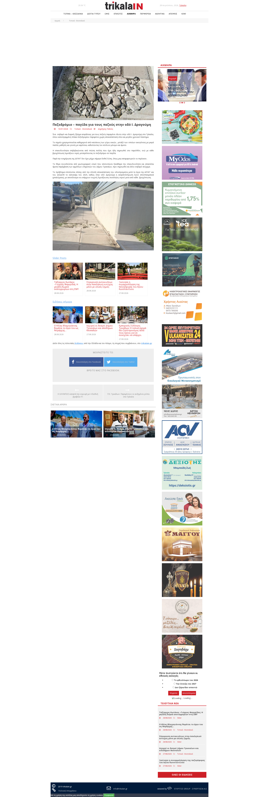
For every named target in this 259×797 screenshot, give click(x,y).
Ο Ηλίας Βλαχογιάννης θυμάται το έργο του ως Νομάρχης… (76, 430)
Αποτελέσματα (189, 693)
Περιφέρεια (145, 13)
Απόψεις (173, 13)
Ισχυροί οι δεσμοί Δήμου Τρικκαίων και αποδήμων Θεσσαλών (127, 430)
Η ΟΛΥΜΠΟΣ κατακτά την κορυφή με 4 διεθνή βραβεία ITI (78, 395)
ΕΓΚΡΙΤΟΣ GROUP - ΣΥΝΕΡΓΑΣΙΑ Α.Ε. (190, 788)
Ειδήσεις (79, 343)
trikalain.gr (146, 343)
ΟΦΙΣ (107, 13)
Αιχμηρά (131, 13)
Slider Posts (59, 258)
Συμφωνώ (108, 795)
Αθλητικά (159, 13)
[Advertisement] (129, 43)
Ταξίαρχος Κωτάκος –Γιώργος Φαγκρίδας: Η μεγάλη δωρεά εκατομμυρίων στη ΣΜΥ (181, 713)
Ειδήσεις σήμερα (62, 301)
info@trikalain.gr (120, 788)
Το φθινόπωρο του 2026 (186, 680)
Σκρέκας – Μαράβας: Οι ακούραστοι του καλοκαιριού (180, 89)
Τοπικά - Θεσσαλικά (83, 129)
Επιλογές (118, 13)
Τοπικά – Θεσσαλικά (73, 13)
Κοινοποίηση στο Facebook (88, 362)
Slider (179, 718)
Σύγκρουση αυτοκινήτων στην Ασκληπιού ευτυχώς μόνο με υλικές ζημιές (180, 737)
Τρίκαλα (182, 5)
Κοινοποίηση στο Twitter (124, 362)
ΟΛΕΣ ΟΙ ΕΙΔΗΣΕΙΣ (182, 774)
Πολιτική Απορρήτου (67, 790)
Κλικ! (183, 13)
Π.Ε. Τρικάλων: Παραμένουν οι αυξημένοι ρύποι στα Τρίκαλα (128, 395)
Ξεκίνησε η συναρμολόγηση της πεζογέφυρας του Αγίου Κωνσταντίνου (182, 761)
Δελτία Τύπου (93, 13)
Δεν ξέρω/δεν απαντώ (186, 687)
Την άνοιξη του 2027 (186, 683)
